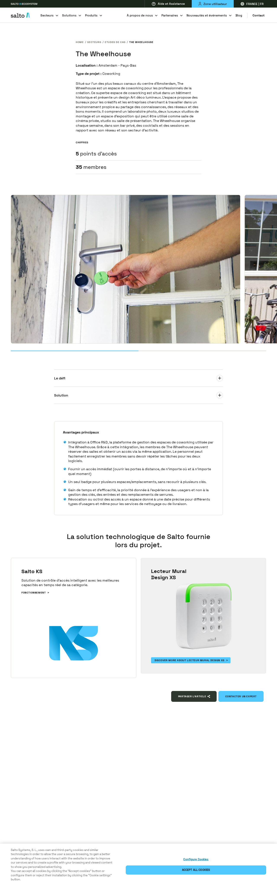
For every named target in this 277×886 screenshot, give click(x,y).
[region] (138, 865)
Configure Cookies (195, 859)
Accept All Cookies (196, 870)
